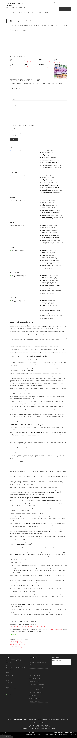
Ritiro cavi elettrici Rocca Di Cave (16, 642)
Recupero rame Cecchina (34, 681)
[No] (12, 737)
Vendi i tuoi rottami (41, 626)
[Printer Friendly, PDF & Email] (13, 634)
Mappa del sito (46, 726)
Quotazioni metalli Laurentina (16, 646)
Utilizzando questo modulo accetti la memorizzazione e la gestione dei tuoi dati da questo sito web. (36, 133)
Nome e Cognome (16, 88)
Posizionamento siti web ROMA (37, 728)
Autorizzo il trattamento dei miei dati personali (24, 125)
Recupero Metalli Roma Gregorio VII (36, 692)
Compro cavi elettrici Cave (34, 672)
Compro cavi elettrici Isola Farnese (36, 659)
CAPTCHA (14, 135)
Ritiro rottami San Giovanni (15, 641)
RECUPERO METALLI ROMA (16, 4)
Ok (1, 736)
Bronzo (22, 626)
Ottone (34, 626)
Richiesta (14, 105)
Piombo (18, 626)
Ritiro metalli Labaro (33, 695)
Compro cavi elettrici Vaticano (35, 670)
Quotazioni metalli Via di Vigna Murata (17, 644)
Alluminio (30, 626)
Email (13, 99)
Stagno (14, 626)
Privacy (13, 122)
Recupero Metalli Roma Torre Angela (36, 687)
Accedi (50, 726)
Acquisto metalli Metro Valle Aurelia (36, 684)
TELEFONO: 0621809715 (64, 9)
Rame (26, 626)
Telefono (14, 94)
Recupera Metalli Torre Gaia (34, 675)
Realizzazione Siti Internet (26, 728)
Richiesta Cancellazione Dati (38, 726)
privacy (24, 128)
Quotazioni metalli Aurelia (34, 698)
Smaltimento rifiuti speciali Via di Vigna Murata (19, 647)
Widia (11, 626)
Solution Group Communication (49, 728)
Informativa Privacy (28, 726)
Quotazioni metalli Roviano (34, 701)
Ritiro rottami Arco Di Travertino (35, 678)
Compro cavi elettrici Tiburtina (35, 667)
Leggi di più (7, 736)
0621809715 (13, 689)
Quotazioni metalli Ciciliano (34, 689)
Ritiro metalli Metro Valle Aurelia (55, 629)
